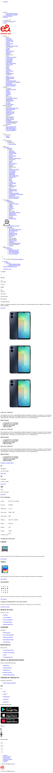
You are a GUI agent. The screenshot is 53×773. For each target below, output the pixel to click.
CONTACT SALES (5, 606)
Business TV (9, 52)
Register (8, 137)
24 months (3, 462)
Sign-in (7, 136)
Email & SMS (9, 62)
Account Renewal (7, 617)
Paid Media (8, 120)
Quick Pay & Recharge (18, 259)
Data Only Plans (9, 43)
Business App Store (14, 225)
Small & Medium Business (12, 13)
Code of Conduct (7, 756)
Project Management (10, 109)
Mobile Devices (6, 670)
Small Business (9, 99)
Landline (8, 48)
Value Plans (8, 38)
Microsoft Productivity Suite (12, 108)
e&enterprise (6, 696)
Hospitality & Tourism (11, 89)
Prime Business (6, 641)
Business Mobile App (8, 624)
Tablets (7, 68)
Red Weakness (4, 299)
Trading (7, 90)
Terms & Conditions (7, 759)
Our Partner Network (8, 657)
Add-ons (8, 42)
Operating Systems (10, 111)
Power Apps (8, 110)
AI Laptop (8, 69)
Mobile (7, 67)
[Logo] (6, 33)
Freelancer (8, 103)
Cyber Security (9, 58)
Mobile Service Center (11, 84)
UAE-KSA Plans (10, 41)
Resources (7, 247)
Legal (7, 75)
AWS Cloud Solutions (11, 63)
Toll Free (8, 53)
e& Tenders (5, 760)
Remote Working (10, 104)
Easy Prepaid (9, 83)
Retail (7, 95)
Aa (1, 281)
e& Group (5, 17)
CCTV (7, 56)
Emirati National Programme (9, 682)
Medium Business (10, 100)
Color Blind (3, 293)
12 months (7, 462)
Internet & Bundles (7, 667)
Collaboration (9, 61)
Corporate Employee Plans (12, 46)
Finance (8, 79)
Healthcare (8, 92)
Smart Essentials (9, 70)
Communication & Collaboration (13, 82)
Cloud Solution (9, 59)
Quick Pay (5, 615)
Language (5, 269)
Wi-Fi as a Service (10, 51)
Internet (7, 49)
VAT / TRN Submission (11, 129)
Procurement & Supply (11, 80)
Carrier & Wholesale (7, 16)
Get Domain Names (7, 622)
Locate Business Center (11, 126)
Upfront (12, 462)
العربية (9, 269)
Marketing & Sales (10, 78)
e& (4, 691)
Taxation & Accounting (11, 57)
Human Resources (10, 77)
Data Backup (9, 114)
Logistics (8, 93)
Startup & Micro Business (11, 98)
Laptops (8, 72)
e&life (4, 694)
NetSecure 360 (9, 64)
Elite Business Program (8, 639)
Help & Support (6, 632)
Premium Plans (9, 39)
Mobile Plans (6, 665)
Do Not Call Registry (10, 85)
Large (3, 284)
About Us (5, 755)
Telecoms (5, 701)
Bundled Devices (10, 73)
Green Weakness (4, 296)
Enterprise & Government (11, 14)
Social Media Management (12, 121)
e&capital (5, 699)
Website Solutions (10, 119)
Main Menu (9, 141)
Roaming (8, 44)
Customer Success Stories (8, 652)
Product (7, 147)
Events (4, 654)
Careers (5, 761)
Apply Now (3, 473)
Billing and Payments (10, 128)
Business (8, 262)
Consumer (5, 1)
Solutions (7, 200)
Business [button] (5, 12)
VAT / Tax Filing (9, 116)
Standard (4, 281)
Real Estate (8, 94)
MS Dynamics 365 (10, 113)
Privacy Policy (6, 757)
